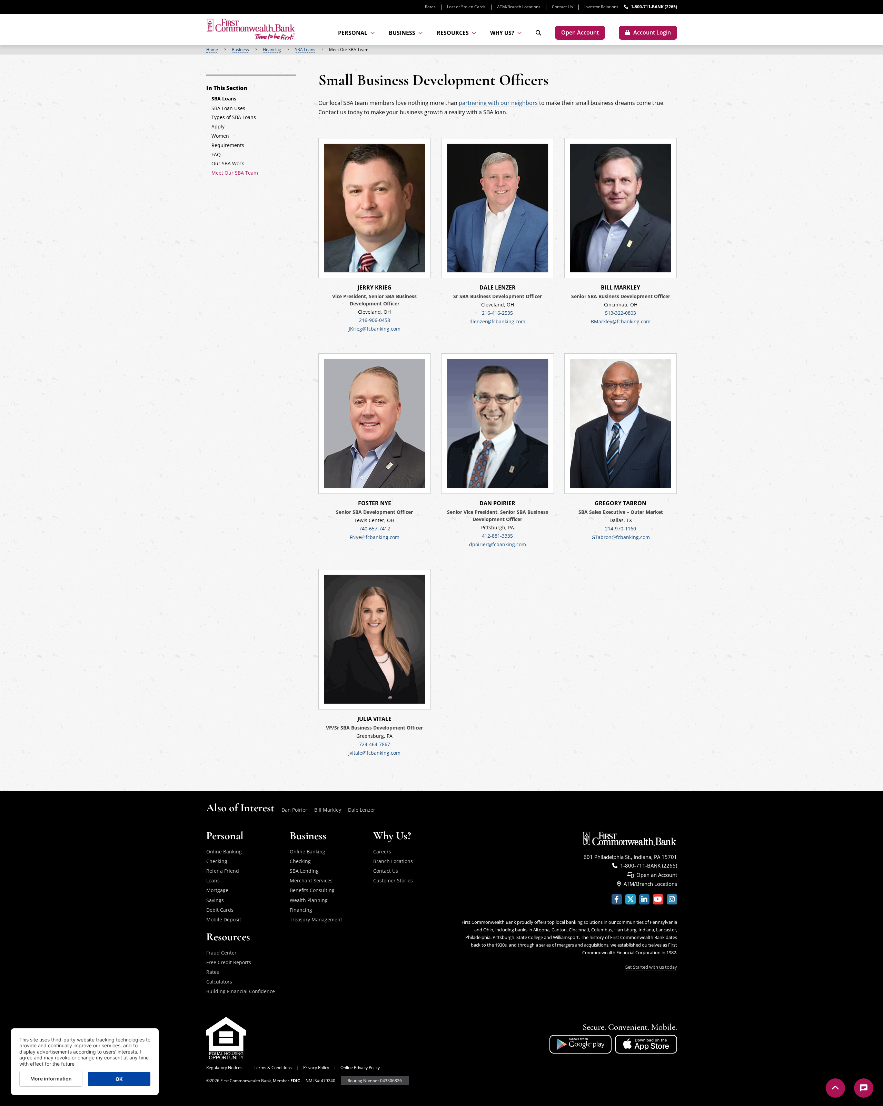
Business (240, 49)
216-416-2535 (497, 313)
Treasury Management (316, 919)
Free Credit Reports (228, 962)
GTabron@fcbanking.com (621, 537)
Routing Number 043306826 (375, 1081)
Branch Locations (393, 861)
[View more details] (375, 208)
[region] (441, 50)
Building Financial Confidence (240, 991)
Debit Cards (220, 910)
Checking (216, 861)
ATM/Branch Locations (518, 7)
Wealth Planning (309, 900)
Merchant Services (311, 880)
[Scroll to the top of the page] (835, 1088)
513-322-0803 (620, 313)
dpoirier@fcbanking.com (497, 544)
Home (212, 49)
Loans (213, 880)
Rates (430, 7)
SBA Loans (305, 49)
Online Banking (224, 851)
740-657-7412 (374, 528)
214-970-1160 (620, 528)
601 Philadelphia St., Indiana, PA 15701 (630, 856)
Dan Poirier (294, 809)
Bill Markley (327, 809)
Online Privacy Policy (360, 1067)
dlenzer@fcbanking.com (497, 321)
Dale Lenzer (361, 809)
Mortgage (217, 890)
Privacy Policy (316, 1067)
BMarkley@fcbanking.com (621, 321)
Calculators (219, 981)
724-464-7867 (374, 744)
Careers (382, 851)
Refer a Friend (222, 871)
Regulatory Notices (224, 1067)
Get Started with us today (651, 967)
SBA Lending (304, 871)
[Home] (250, 29)
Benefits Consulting (312, 890)
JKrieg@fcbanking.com (374, 328)
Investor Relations (601, 7)
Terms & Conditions (273, 1067)
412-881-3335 (497, 535)
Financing (272, 49)
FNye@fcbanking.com (374, 537)
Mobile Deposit (223, 919)
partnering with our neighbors (498, 103)
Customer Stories (393, 880)
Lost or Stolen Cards (466, 7)
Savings (215, 900)
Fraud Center (221, 952)
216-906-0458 (374, 320)
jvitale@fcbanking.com (374, 753)
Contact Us (562, 7)
